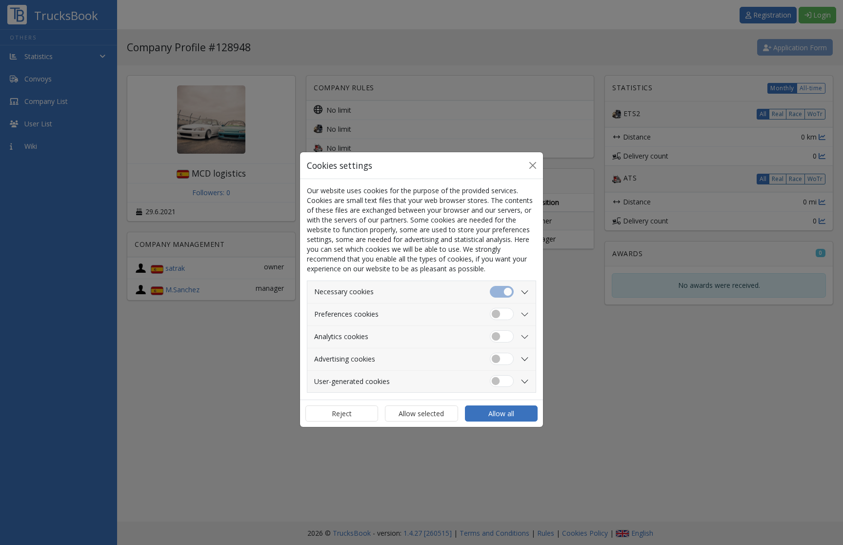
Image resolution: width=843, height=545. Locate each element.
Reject (342, 413)
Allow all (501, 413)
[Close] (533, 165)
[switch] (502, 314)
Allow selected (421, 413)
